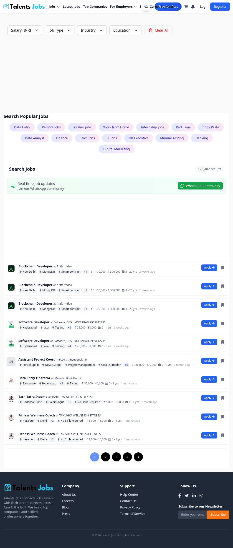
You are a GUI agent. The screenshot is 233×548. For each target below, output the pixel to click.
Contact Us (128, 501)
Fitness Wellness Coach (36, 415)
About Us (69, 494)
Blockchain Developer (35, 266)
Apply (207, 267)
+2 (52, 421)
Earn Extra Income (32, 396)
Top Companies (95, 6)
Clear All (162, 30)
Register (220, 6)
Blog (65, 507)
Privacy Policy (130, 507)
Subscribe (218, 514)
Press (66, 513)
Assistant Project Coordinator (41, 359)
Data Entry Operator (34, 378)
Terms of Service (132, 513)
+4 (69, 346)
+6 (126, 365)
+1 (85, 272)
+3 (61, 383)
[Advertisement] (116, 74)
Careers (68, 501)
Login (204, 6)
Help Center (129, 494)
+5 (69, 327)
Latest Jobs (71, 6)
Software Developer (33, 322)
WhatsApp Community (203, 186)
